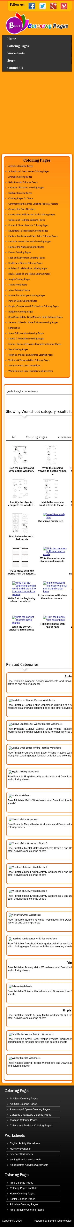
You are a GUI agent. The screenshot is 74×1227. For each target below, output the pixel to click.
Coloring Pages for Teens (20, 198)
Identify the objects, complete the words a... (21, 504)
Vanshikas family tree (50, 521)
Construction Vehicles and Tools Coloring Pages (31, 214)
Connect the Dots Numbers (21, 209)
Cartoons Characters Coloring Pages (26, 188)
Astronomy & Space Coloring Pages (30, 1109)
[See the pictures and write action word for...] (21, 455)
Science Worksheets (21, 1154)
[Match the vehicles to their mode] (21, 523)
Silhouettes (14, 328)
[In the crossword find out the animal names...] (52, 587)
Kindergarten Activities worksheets (29, 1165)
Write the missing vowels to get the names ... (52, 471)
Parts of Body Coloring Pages (22, 301)
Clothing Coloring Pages (20, 193)
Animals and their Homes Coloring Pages (28, 171)
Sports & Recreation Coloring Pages (26, 339)
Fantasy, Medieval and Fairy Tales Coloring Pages (33, 236)
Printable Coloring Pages (24, 1204)
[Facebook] (32, 6)
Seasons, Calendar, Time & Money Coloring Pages (33, 322)
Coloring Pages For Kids (23, 1188)
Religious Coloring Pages (20, 312)
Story (11, 60)
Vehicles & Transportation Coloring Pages (29, 360)
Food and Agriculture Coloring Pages (26, 258)
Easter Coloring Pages (22, 1199)
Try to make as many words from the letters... (22, 572)
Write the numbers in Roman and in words (52, 560)
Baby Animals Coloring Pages (23, 182)
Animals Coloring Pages (20, 177)
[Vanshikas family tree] (52, 516)
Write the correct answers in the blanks (21, 628)
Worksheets (16, 53)
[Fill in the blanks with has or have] (52, 618)
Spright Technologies (60, 1220)
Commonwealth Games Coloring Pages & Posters (33, 204)
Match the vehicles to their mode (21, 538)
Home (37, 23)
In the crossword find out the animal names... (52, 597)
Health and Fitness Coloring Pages (25, 263)
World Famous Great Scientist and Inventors (30, 371)
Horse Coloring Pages (22, 1193)
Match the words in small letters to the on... (52, 504)
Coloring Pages (18, 46)
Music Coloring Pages (19, 290)
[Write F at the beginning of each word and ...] (21, 588)
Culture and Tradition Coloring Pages (26, 220)
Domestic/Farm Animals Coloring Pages (28, 225)
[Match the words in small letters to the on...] (52, 489)
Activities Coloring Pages (20, 166)
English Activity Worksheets (25, 1143)
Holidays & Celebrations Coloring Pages (28, 268)
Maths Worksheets (17, 285)
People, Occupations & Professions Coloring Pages (33, 306)
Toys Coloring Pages (18, 349)
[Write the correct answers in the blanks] (21, 620)
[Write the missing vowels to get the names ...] (52, 455)
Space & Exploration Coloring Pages (26, 333)
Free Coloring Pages (21, 1182)
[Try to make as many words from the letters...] (21, 557)
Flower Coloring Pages (19, 252)
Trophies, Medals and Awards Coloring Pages (30, 355)
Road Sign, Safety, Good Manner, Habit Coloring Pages (35, 317)
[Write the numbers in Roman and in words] (52, 551)
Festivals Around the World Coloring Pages (29, 241)
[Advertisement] (37, 114)
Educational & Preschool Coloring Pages (28, 231)
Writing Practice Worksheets (25, 1159)
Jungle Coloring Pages (19, 279)
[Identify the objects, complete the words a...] (21, 489)
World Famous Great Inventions (24, 366)
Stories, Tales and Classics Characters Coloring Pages (34, 344)
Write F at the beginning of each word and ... (21, 600)
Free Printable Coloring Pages (27, 1209)
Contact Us (15, 68)
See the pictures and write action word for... (21, 469)
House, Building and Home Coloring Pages (29, 274)
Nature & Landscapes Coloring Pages (26, 295)
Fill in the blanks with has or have (52, 625)
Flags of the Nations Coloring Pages (26, 247)
